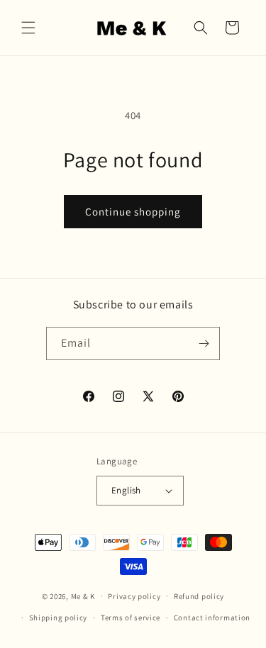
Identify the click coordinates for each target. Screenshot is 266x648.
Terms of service (130, 617)
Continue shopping (133, 211)
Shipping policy (58, 617)
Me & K (83, 595)
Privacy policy (134, 596)
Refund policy (199, 596)
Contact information (212, 617)
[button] (28, 27)
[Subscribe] (203, 343)
